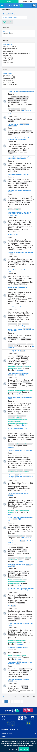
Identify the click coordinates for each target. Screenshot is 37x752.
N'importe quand (7, 73)
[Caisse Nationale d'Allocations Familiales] (34, 5)
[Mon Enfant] (12, 711)
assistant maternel (9, 46)
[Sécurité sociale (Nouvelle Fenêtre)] (32, 718)
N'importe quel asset (9, 32)
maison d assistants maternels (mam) (15, 471)
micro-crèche (10, 421)
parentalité (10, 209)
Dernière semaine (9, 78)
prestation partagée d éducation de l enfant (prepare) (17, 423)
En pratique (26, 111)
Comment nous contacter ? (10, 729)
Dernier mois (8, 80)
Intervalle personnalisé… (10, 84)
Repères (25, 326)
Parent (9, 1)
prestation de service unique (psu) (14, 392)
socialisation (23, 108)
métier (6, 50)
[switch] (2, 5)
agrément (24, 655)
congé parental (17, 421)
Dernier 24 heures (9, 77)
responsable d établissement (13, 583)
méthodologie (8, 59)
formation (7, 55)
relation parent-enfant (16, 108)
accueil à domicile (20, 366)
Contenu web (8, 33)
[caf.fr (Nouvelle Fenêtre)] (28, 710)
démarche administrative (21, 344)
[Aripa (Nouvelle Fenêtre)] (8, 718)
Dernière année (8, 82)
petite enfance (8, 62)
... (15, 701)
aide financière (8, 51)
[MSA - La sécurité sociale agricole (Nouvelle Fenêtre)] (22, 718)
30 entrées (6, 697)
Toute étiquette (7, 44)
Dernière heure (8, 75)
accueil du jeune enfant (10, 48)
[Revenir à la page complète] (3, 14)
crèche (6, 60)
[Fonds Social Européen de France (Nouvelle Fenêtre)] (10, 723)
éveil (9, 108)
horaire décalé (10, 512)
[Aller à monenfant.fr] (16, 5)
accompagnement (17, 209)
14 (18, 701)
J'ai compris (24, 749)
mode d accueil (8, 57)
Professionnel (28, 1)
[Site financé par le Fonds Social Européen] (28, 723)
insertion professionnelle (24, 510)
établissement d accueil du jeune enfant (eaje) (16, 53)
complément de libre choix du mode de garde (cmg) (17, 419)
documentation (11, 443)
